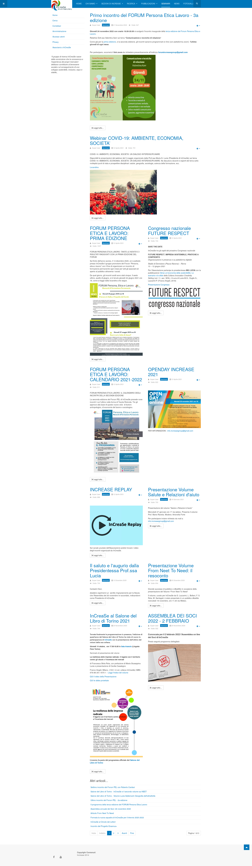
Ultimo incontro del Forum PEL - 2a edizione (109, 800)
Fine (132, 833)
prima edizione (110, 41)
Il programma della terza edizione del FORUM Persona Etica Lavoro (119, 804)
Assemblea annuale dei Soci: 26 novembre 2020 (111, 809)
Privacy (55, 42)
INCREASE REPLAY (111, 489)
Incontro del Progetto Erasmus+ (104, 826)
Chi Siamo (91, 3)
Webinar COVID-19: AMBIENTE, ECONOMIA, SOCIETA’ (136, 140)
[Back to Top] (246, 847)
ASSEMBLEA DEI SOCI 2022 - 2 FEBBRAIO (172, 618)
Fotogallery (190, 3)
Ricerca (131, 3)
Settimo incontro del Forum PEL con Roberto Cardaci (113, 787)
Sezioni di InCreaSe (111, 3)
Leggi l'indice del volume (117, 672)
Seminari (165, 3)
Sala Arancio (126, 646)
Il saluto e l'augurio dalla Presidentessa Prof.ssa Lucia (114, 570)
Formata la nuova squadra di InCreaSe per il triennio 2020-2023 (117, 817)
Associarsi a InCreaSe (61, 47)
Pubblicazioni (148, 3)
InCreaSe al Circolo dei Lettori (103, 821)
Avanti (124, 833)
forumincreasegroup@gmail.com (173, 52)
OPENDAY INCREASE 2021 (171, 372)
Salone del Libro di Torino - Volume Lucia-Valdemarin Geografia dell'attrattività (123, 796)
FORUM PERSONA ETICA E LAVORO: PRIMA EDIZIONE (110, 233)
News (176, 3)
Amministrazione (59, 31)
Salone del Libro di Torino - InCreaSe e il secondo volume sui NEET (119, 791)
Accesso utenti (58, 36)
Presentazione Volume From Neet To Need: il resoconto (171, 570)
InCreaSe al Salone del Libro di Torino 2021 (113, 618)
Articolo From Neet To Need (102, 813)
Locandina (94, 167)
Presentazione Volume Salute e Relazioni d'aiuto (173, 492)
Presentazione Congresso (159, 284)
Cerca (54, 20)
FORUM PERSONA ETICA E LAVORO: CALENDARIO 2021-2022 (116, 374)
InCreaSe (108, 639)
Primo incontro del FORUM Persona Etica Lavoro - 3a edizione (144, 17)
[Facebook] (53, 856)
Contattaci (56, 26)
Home (79, 3)
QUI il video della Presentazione (103, 676)
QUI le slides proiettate (99, 680)
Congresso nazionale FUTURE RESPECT (169, 230)
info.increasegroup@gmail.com (180, 430)
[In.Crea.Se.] (61, 3)
